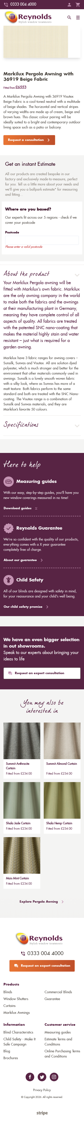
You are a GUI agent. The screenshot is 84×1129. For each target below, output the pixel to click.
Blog (6, 1051)
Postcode (12, 232)
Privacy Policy (42, 1090)
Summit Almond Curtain (61, 763)
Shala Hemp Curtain (59, 823)
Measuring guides (58, 1032)
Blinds (7, 992)
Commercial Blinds (58, 992)
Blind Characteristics (18, 1032)
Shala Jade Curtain (18, 823)
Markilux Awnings (16, 1012)
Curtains (9, 1006)
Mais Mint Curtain (17, 878)
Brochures (10, 1058)
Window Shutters (15, 999)
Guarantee (52, 999)
